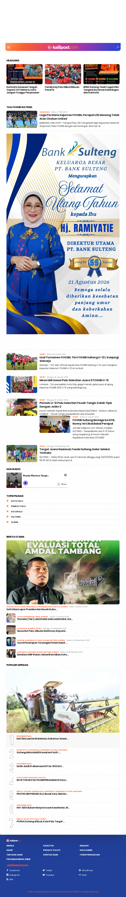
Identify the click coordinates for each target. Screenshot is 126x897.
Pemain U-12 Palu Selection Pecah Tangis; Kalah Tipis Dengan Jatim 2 (75, 404)
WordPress (87, 870)
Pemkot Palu (18, 506)
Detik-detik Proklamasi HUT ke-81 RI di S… (40, 766)
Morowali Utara (33, 640)
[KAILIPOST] (63, 47)
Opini (37, 616)
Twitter (49, 870)
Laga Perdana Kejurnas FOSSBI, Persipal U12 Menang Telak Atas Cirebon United (79, 116)
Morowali (31, 606)
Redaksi (84, 845)
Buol (26, 819)
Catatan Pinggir (25, 616)
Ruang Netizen (50, 640)
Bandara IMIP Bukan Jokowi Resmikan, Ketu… (43, 654)
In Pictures (20, 606)
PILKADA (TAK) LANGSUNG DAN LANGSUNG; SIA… (45, 619)
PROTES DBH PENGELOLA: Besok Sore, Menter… (42, 794)
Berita (20, 791)
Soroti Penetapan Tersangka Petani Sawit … (42, 642)
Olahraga (44, 112)
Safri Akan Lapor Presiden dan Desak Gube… (31, 609)
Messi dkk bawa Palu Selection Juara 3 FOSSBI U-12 (74, 380)
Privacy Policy (52, 850)
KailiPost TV (23, 750)
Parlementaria (44, 606)
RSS (11, 879)
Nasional (62, 750)
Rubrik (64, 606)
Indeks (10, 845)
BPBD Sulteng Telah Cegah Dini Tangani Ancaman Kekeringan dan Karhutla (101, 90)
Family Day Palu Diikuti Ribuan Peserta (62, 88)
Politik (56, 606)
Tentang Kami (14, 854)
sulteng (16, 516)
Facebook (15, 870)
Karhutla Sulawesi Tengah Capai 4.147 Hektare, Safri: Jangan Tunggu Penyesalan (22, 90)
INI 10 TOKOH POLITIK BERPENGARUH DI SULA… (42, 780)
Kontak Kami (50, 854)
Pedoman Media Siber (18, 859)
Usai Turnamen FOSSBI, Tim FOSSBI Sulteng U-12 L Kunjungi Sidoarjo (79, 359)
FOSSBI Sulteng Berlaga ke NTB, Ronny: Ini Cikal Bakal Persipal (94, 421)
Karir (9, 850)
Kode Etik (48, 845)
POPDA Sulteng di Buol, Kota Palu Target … (41, 821)
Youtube (50, 875)
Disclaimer (86, 850)
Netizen (32, 652)
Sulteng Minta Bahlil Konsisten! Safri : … (39, 752)
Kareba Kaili (38, 791)
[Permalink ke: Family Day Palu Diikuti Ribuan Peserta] (63, 74)
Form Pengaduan (90, 854)
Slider (14, 522)
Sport (42, 354)
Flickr (84, 875)
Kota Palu (17, 501)
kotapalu (17, 511)
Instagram (15, 875)
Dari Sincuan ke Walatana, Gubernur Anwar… (43, 738)
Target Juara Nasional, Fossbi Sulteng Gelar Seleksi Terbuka (74, 451)
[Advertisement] (63, 21)
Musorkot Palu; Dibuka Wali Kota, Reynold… (42, 631)
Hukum (10, 606)
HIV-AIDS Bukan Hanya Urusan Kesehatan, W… (43, 807)
